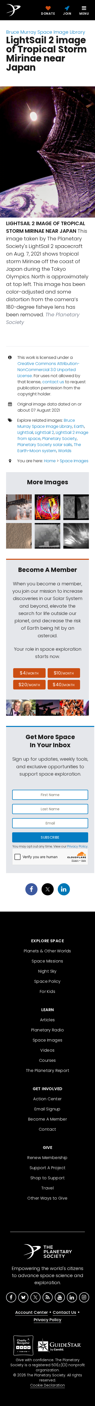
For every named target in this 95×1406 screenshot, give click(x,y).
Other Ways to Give (47, 1198)
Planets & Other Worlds (47, 951)
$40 (63, 684)
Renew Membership (47, 1158)
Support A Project (48, 1168)
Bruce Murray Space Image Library (45, 32)
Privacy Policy (77, 846)
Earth (79, 426)
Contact (47, 1129)
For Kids (47, 991)
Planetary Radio (47, 1030)
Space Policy (47, 981)
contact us (53, 382)
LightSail (25, 432)
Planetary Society (59, 438)
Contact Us (64, 1312)
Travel (47, 1188)
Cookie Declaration (47, 1385)
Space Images (74, 461)
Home (50, 461)
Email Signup (47, 1109)
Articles (47, 1020)
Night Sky (47, 971)
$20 (29, 684)
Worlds (64, 451)
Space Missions (47, 961)
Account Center (31, 1312)
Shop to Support (47, 1178)
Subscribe (50, 837)
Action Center (47, 1099)
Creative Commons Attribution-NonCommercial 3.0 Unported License (48, 370)
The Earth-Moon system (49, 448)
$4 (29, 673)
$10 (64, 673)
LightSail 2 (44, 432)
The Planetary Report (47, 1070)
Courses (47, 1060)
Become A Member (47, 1119)
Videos (47, 1050)
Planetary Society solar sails (44, 445)
